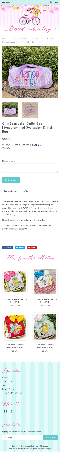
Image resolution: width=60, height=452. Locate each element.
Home (4, 39)
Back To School (19, 39)
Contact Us (7, 381)
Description (11, 191)
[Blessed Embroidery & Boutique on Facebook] (5, 411)
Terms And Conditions (12, 393)
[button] (30, 144)
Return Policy (8, 389)
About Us (6, 377)
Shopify (20, 448)
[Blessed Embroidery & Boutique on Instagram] (11, 411)
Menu (8, 2)
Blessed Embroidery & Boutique (36, 446)
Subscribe (50, 437)
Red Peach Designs (44, 448)
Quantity (6, 148)
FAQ (25, 191)
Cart (55, 3)
